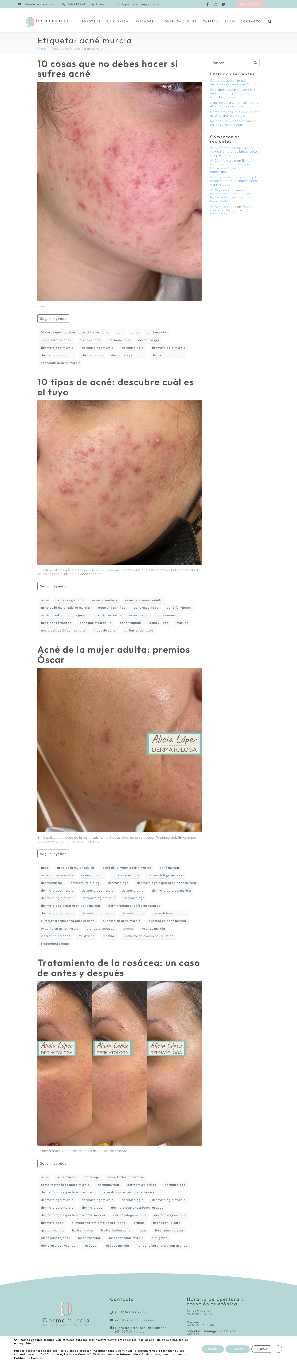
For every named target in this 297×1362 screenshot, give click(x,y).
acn (119, 332)
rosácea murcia (117, 1245)
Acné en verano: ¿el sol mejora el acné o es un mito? (234, 104)
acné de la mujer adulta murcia (65, 607)
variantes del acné (138, 630)
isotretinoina (82, 1230)
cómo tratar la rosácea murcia (65, 1185)
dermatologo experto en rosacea (134, 905)
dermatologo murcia (127, 355)
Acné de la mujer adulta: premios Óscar (113, 654)
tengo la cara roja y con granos (162, 1245)
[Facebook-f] (208, 4)
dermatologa (148, 340)
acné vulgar (158, 623)
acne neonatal (168, 615)
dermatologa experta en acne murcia (166, 883)
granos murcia (153, 928)
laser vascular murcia (126, 1238)
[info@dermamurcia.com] (112, 1320)
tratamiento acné (55, 943)
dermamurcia (119, 340)
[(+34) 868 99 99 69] (112, 1312)
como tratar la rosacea (125, 1177)
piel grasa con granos (58, 1245)
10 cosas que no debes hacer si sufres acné (107, 68)
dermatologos (133, 913)
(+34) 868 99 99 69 (131, 1312)
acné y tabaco (92, 875)
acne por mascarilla (96, 623)
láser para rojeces (169, 1230)
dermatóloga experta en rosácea (67, 1192)
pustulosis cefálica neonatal (63, 630)
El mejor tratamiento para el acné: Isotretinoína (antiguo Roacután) (232, 165)
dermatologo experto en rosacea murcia (73, 1215)
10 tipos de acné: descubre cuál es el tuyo (115, 387)
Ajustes (262, 1349)
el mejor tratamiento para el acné (68, 921)
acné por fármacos (56, 623)
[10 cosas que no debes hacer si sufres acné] (119, 191)
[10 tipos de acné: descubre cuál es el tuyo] (119, 482)
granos (128, 928)
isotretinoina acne (55, 936)
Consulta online (179, 21)
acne (134, 332)
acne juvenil (79, 615)
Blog (229, 21)
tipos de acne (104, 630)
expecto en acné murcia (121, 921)
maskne (182, 623)
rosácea (90, 1245)
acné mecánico (109, 615)
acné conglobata (70, 600)
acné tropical (130, 623)
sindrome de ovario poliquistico (148, 936)
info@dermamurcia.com (135, 1320)
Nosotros (91, 21)
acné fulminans (179, 607)
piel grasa (159, 1238)
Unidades (144, 21)
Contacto (251, 21)
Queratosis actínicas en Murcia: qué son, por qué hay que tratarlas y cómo (235, 93)
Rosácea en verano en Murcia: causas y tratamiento (234, 123)
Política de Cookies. (29, 1358)
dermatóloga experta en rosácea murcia (134, 1192)
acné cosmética (104, 600)
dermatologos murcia (170, 913)
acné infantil (51, 615)
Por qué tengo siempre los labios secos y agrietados (234, 151)
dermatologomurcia (168, 355)
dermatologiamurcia (57, 355)
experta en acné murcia (167, 921)
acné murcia (156, 332)
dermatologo (92, 355)
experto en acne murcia (59, 928)
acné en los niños (111, 607)
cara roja (92, 1177)
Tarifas (210, 21)
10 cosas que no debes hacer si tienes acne (74, 332)
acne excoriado (146, 607)
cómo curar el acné (56, 340)
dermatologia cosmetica (171, 890)
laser (143, 1230)
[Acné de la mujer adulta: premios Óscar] (119, 749)
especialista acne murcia (60, 363)
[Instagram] (215, 4)
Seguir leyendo (53, 318)
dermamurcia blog (85, 883)
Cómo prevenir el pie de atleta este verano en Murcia (234, 113)
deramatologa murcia (165, 875)
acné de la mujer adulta (143, 600)
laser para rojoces (55, 1238)
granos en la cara (167, 1223)
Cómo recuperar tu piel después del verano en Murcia (233, 82)
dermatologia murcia (168, 348)
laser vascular (89, 1238)
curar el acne (90, 340)
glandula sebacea (101, 928)
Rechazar (238, 1349)
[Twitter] (223, 4)
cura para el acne (125, 875)
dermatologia (133, 348)
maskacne (87, 936)
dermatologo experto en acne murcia (70, 905)
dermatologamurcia (98, 348)
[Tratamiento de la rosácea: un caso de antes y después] (119, 1063)
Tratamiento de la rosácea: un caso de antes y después (118, 967)
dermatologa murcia (57, 348)
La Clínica (118, 21)
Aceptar (213, 1349)
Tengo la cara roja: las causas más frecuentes (233, 210)
